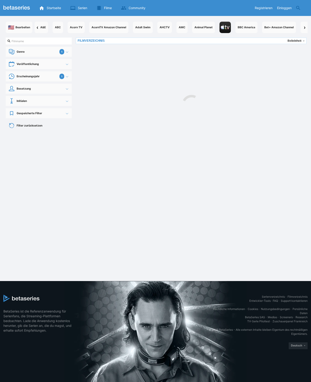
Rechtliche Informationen (229, 309)
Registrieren (264, 8)
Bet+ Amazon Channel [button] (279, 27)
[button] (225, 27)
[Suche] (298, 8)
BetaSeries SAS (255, 317)
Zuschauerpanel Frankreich (290, 321)
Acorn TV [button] (76, 27)
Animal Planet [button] (203, 27)
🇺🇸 (19, 27)
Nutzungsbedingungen (275, 309)
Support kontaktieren (294, 300)
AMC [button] (182, 27)
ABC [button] (58, 27)
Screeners (286, 317)
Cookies (253, 309)
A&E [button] (43, 27)
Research (302, 317)
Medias (272, 317)
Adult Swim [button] (142, 27)
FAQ (275, 300)
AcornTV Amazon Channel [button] (109, 27)
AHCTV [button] (165, 27)
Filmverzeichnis (298, 296)
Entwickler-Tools (260, 300)
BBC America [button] (246, 27)
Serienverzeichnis (273, 296)
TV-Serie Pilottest (258, 321)
